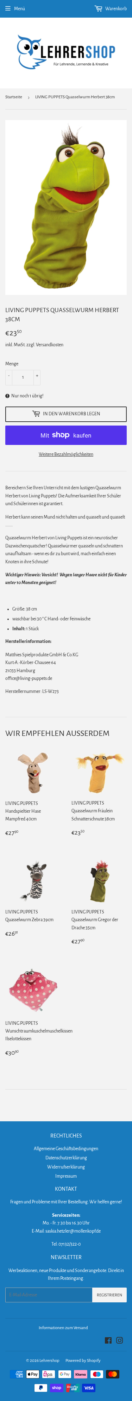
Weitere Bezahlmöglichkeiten (66, 454)
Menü (19, 8)
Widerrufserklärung (66, 1167)
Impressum (66, 1176)
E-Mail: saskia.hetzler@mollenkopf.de (66, 1231)
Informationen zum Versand (63, 1328)
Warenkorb (116, 8)
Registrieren (109, 1295)
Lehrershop (49, 1360)
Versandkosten (49, 344)
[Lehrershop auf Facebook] (108, 1341)
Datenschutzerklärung (66, 1157)
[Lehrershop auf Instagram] (119, 1341)
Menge (11, 363)
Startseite (13, 97)
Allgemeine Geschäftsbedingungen (66, 1148)
